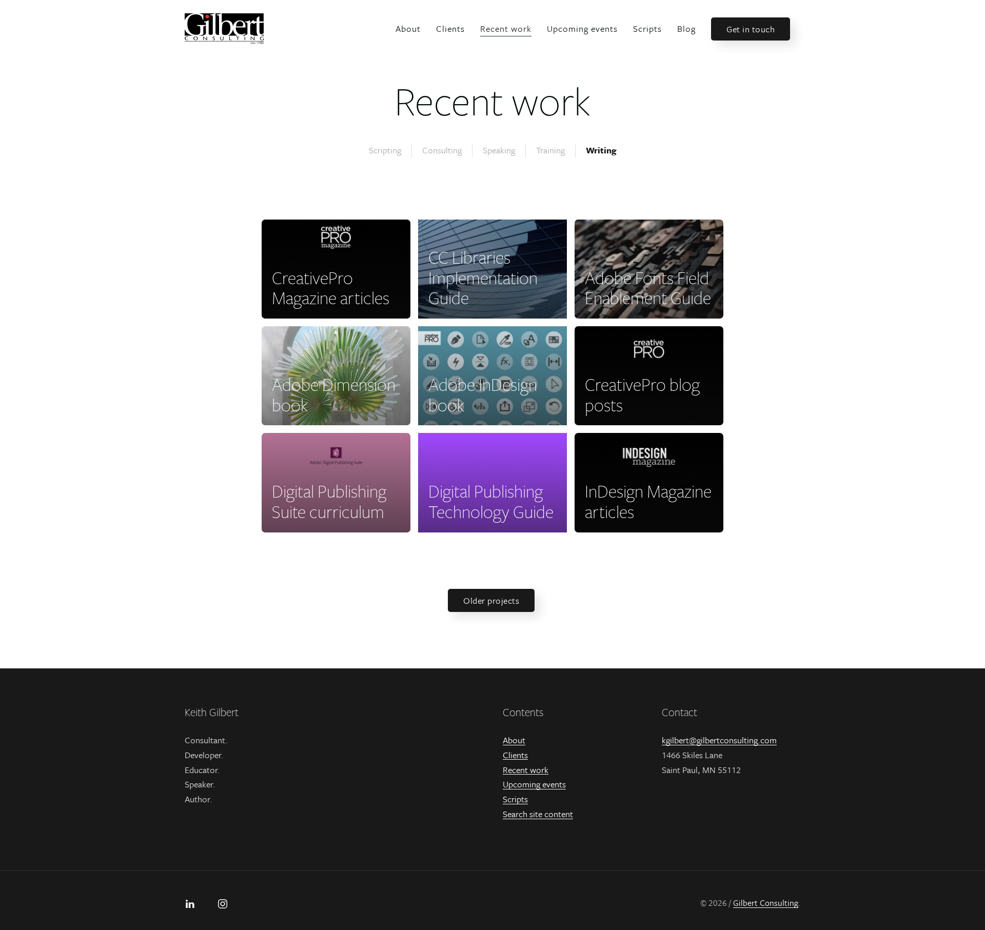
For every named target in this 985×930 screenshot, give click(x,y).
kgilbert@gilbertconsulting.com (719, 740)
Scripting (385, 150)
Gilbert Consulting (765, 903)
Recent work (505, 28)
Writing (601, 150)
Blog (686, 28)
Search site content (538, 813)
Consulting (442, 150)
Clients (450, 28)
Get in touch (750, 29)
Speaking (499, 150)
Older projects (491, 600)
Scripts (647, 28)
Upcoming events (582, 28)
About (408, 28)
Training (550, 150)
